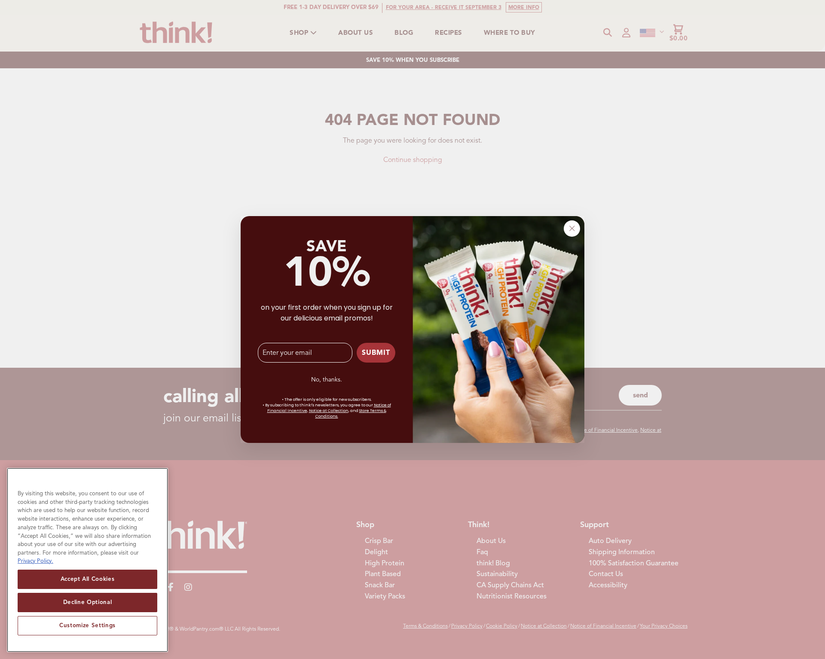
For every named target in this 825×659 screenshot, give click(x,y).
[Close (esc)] (572, 228)
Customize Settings (87, 625)
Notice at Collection (328, 410)
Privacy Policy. (35, 560)
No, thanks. (326, 379)
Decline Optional (87, 602)
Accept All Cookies (88, 579)
